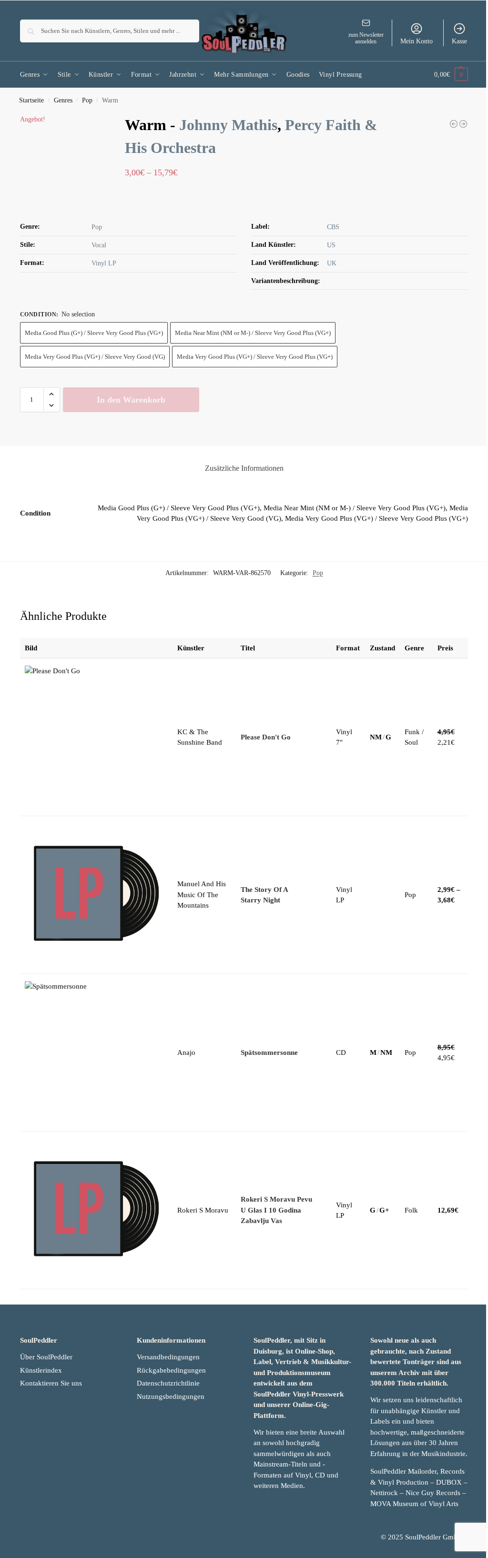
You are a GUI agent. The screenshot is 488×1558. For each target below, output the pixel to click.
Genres (63, 100)
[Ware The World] (453, 124)
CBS (333, 227)
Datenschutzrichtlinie (168, 1383)
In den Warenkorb (131, 400)
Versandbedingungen (168, 1357)
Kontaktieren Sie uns (51, 1383)
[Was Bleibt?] (463, 124)
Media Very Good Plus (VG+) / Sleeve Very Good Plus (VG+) (255, 356)
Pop (87, 100)
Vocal (99, 245)
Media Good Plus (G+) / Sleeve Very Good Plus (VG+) (94, 332)
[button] (451, 74)
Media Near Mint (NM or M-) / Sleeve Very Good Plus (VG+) (253, 332)
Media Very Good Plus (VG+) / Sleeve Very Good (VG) (95, 356)
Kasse (459, 41)
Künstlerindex (41, 1370)
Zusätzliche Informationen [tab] (244, 468)
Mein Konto (416, 41)
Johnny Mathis (228, 124)
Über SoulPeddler (46, 1357)
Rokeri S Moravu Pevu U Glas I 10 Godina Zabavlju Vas (276, 1209)
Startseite (31, 100)
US (331, 245)
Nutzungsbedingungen (170, 1396)
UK (331, 263)
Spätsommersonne (269, 1052)
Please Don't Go (266, 737)
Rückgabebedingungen (171, 1370)
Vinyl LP (104, 263)
